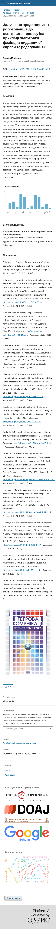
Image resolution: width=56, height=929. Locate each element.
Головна (6, 10)
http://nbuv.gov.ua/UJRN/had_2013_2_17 (22, 545)
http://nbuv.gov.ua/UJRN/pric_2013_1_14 (32, 443)
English (7, 770)
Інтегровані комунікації (18, 3)
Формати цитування (14, 728)
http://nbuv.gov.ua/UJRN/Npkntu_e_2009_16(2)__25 (27, 512)
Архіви (17, 10)
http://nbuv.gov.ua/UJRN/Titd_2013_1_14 (22, 421)
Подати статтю (13, 898)
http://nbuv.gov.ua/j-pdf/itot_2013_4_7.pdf (22, 302)
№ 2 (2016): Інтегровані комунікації (18, 13)
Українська (9, 774)
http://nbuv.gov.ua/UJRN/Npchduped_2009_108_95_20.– (29, 479)
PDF (9, 686)
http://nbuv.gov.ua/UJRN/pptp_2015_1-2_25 (23, 396)
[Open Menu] (3, 3)
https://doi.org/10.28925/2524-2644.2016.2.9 (29, 69)
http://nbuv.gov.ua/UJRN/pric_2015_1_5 (21, 570)
